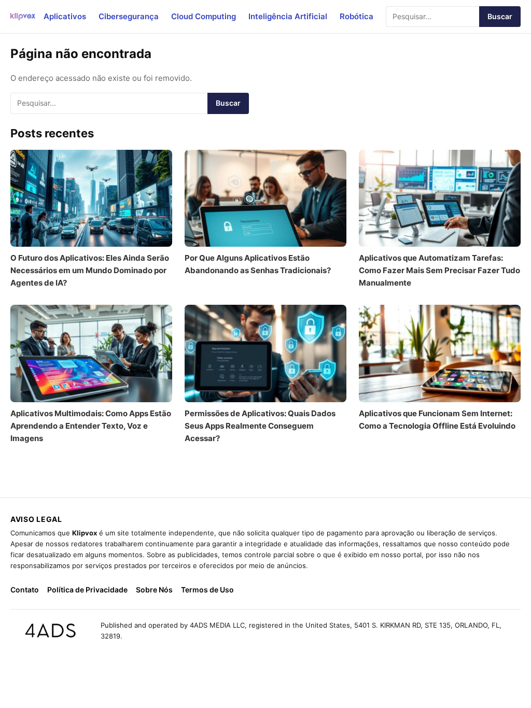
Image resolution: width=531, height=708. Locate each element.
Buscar (499, 16)
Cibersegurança (129, 16)
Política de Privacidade (87, 589)
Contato (24, 589)
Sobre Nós (154, 589)
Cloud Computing (203, 16)
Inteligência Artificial (287, 16)
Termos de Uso (207, 589)
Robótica (356, 16)
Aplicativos (65, 16)
